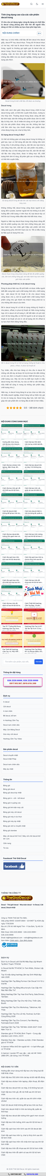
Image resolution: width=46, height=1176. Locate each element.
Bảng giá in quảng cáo (12, 803)
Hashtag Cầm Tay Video (12, 739)
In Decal (36, 905)
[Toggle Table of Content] (38, 33)
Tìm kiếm (39, 661)
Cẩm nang (7, 843)
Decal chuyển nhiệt (10, 755)
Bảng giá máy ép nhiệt (12, 821)
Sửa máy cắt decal (10, 734)
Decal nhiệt (10, 907)
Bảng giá (6, 785)
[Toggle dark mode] (37, 4)
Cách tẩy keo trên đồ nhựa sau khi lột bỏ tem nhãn (22, 1148)
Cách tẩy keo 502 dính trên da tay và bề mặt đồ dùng (23, 1077)
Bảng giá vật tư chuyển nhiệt (14, 826)
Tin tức (6, 848)
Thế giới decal (12, 905)
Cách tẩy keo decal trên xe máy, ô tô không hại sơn (22, 1088)
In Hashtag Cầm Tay (11, 720)
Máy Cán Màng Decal (11, 730)
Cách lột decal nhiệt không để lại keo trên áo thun (21, 1105)
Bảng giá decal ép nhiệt (12, 793)
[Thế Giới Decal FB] (23, 866)
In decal (6, 702)
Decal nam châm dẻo (11, 725)
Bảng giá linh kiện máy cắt (13, 807)
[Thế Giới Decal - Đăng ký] (23, 945)
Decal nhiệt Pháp (9, 759)
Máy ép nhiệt (8, 769)
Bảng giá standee (10, 830)
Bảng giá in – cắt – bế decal (14, 798)
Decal (3, 905)
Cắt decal (7, 706)
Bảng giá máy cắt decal (12, 812)
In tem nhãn (7, 711)
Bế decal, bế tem (9, 716)
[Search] (31, 4)
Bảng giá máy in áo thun (12, 817)
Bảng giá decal (9, 789)
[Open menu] (43, 4)
